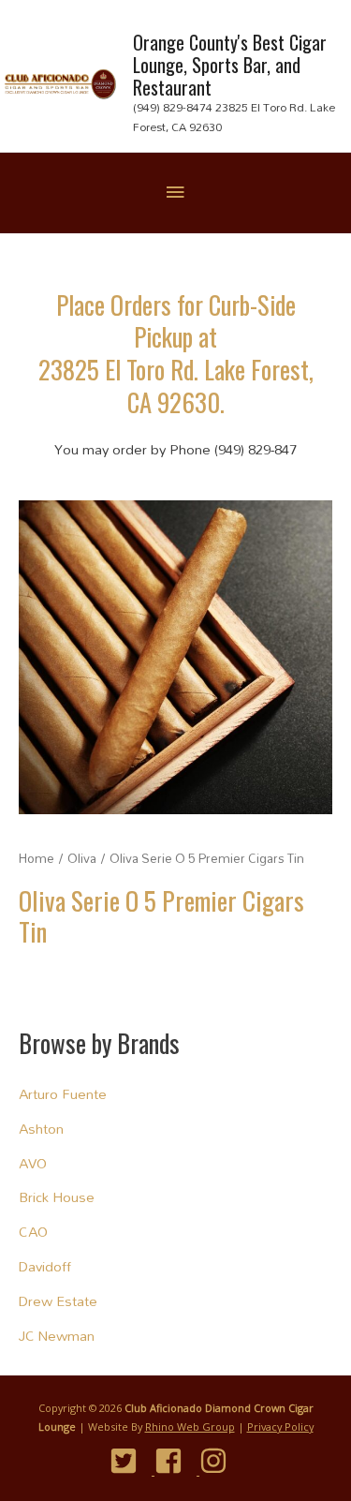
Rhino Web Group (190, 1426)
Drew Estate (58, 1300)
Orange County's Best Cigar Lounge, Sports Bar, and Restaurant (230, 64)
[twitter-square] (131, 1461)
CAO (33, 1231)
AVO (33, 1163)
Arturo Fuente (63, 1093)
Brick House (57, 1196)
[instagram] (220, 1461)
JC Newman (57, 1335)
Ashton (41, 1128)
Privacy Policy (280, 1426)
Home (36, 858)
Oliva (81, 858)
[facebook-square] (175, 1461)
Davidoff (45, 1266)
